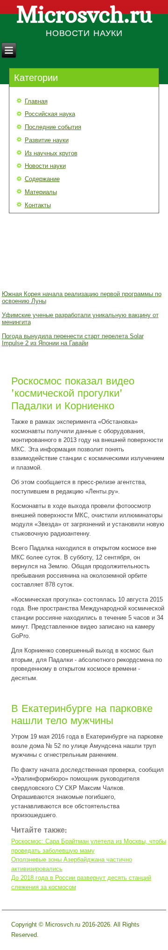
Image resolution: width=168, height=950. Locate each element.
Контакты (38, 205)
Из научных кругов (51, 153)
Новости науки (45, 165)
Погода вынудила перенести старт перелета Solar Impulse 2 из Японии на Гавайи (73, 340)
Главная (36, 101)
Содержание (42, 178)
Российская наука (50, 113)
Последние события (53, 127)
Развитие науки (47, 140)
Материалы (41, 192)
